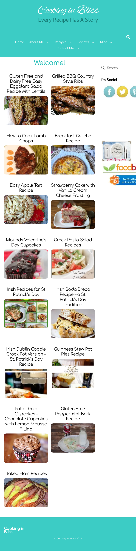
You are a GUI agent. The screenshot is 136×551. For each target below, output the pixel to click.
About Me (36, 42)
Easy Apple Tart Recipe (26, 188)
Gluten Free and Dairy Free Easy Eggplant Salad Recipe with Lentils (26, 84)
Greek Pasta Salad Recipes (73, 243)
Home (19, 42)
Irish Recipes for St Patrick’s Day (26, 292)
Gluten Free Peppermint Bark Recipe (72, 414)
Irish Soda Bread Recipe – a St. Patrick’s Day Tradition (72, 297)
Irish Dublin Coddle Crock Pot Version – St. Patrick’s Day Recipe (26, 357)
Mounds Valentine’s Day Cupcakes (26, 243)
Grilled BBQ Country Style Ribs (73, 79)
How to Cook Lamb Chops (26, 138)
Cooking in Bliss (66, 538)
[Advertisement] (118, 120)
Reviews (83, 42)
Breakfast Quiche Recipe (73, 138)
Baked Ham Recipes (26, 473)
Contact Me (65, 48)
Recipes (60, 42)
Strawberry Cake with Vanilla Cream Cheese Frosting (73, 190)
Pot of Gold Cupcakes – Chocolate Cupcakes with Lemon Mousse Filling (26, 419)
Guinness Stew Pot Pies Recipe (73, 352)
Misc (103, 42)
